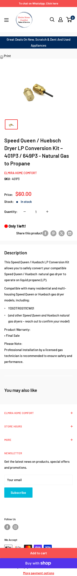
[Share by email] (70, 233)
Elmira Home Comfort (20, 173)
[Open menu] (6, 20)
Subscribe (18, 492)
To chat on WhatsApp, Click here (38, 3)
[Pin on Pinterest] (53, 233)
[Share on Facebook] (45, 233)
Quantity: (10, 211)
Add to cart (38, 553)
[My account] (60, 19)
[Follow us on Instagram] (15, 527)
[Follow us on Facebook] (7, 527)
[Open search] (52, 19)
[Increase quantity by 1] (47, 211)
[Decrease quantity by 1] (24, 211)
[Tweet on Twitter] (62, 233)
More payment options (38, 573)
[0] (69, 19)
